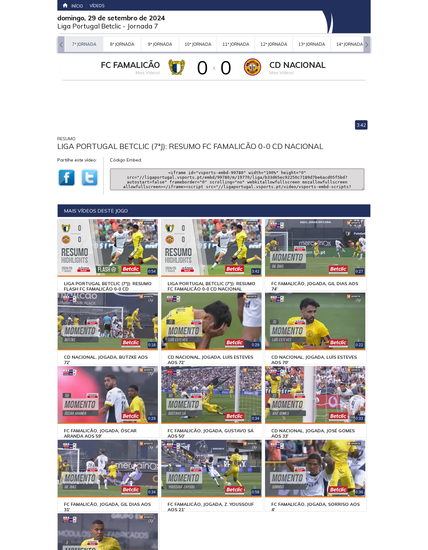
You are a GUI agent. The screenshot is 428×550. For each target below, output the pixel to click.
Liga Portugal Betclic (89, 26)
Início (77, 5)
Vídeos (97, 5)
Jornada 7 (142, 26)
